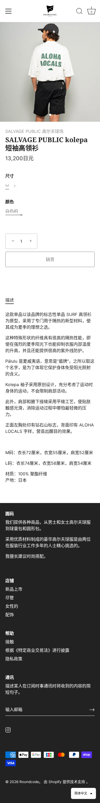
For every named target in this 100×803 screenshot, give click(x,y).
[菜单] (8, 11)
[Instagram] (8, 729)
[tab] (12, 300)
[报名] (92, 710)
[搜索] (79, 12)
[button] (83, 793)
